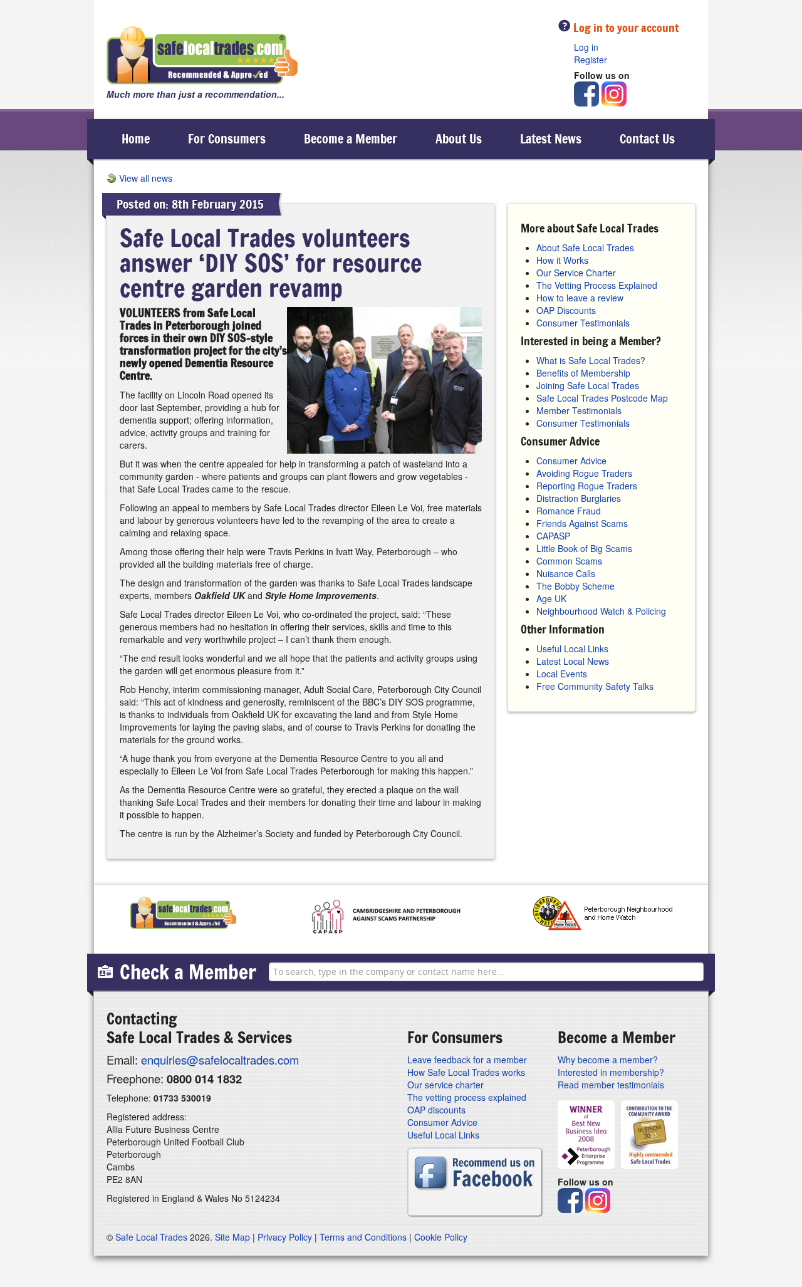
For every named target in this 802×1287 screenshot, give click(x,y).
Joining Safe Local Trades (587, 385)
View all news (145, 178)
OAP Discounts (566, 310)
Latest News (550, 139)
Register (590, 59)
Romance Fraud (568, 510)
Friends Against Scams (582, 523)
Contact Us (647, 139)
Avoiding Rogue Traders (584, 473)
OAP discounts (436, 1109)
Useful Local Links (572, 648)
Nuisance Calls (565, 573)
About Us (458, 139)
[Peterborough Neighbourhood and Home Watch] (602, 916)
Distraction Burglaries (578, 498)
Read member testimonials (611, 1084)
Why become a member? (608, 1059)
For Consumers (227, 139)
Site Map (232, 1237)
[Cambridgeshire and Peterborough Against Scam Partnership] (384, 916)
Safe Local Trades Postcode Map (602, 398)
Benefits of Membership (583, 373)
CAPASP (553, 535)
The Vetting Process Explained (596, 285)
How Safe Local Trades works (466, 1072)
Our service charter (445, 1084)
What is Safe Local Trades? (590, 360)
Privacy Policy (285, 1237)
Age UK (551, 598)
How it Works (562, 260)
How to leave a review (579, 297)
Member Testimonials (579, 410)
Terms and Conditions (363, 1237)
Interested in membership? (611, 1072)
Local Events (561, 673)
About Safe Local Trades (585, 247)
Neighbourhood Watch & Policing (601, 611)
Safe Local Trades (151, 1237)
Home (136, 139)
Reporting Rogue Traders (586, 485)
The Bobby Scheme (575, 586)
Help (564, 25)
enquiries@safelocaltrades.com (220, 1059)
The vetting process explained (466, 1097)
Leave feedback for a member (467, 1059)
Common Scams (569, 561)
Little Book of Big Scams (584, 548)
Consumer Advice (571, 460)
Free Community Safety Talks (595, 686)
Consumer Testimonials (583, 322)
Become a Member (350, 139)
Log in (586, 47)
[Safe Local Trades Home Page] (202, 55)
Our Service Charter (576, 272)
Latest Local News (572, 661)
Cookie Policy (440, 1237)
